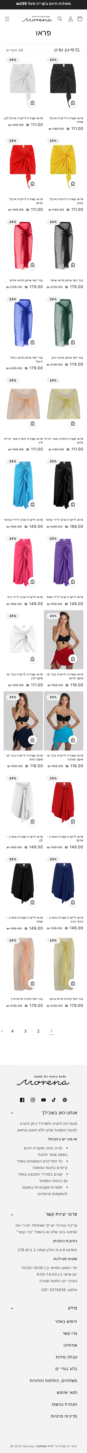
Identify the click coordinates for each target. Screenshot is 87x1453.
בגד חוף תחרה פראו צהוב (66, 999)
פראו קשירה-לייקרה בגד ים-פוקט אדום (64, 676)
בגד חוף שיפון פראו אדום (26, 280)
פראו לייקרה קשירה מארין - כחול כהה (65, 919)
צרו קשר (25, 1232)
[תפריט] (7, 19)
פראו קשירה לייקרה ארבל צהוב (66, 201)
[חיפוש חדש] (60, 19)
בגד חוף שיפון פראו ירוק (67, 357)
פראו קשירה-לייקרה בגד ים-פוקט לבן (24, 676)
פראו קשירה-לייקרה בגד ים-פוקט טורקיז (64, 757)
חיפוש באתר (66, 1321)
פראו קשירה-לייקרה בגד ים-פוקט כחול (24, 757)
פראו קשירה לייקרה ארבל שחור (66, 120)
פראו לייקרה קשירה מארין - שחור (25, 919)
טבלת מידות (66, 1357)
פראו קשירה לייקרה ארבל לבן (23, 118)
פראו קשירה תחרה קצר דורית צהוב (63, 440)
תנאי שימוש (67, 1392)
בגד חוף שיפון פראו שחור (66, 280)
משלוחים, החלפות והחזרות (53, 1380)
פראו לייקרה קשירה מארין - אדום (65, 838)
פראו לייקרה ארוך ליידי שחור (64, 519)
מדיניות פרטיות (64, 1416)
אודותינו (70, 1345)
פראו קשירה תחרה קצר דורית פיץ (23, 440)
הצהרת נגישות (64, 1404)
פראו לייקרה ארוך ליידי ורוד (25, 597)
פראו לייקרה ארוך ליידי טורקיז (23, 519)
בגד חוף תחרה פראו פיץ (27, 999)
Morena (28, 1446)
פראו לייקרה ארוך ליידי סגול (65, 597)
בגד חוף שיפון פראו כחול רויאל (26, 359)
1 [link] (51, 1031)
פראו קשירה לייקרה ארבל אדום (26, 201)
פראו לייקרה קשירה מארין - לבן (25, 838)
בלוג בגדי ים (66, 1368)
